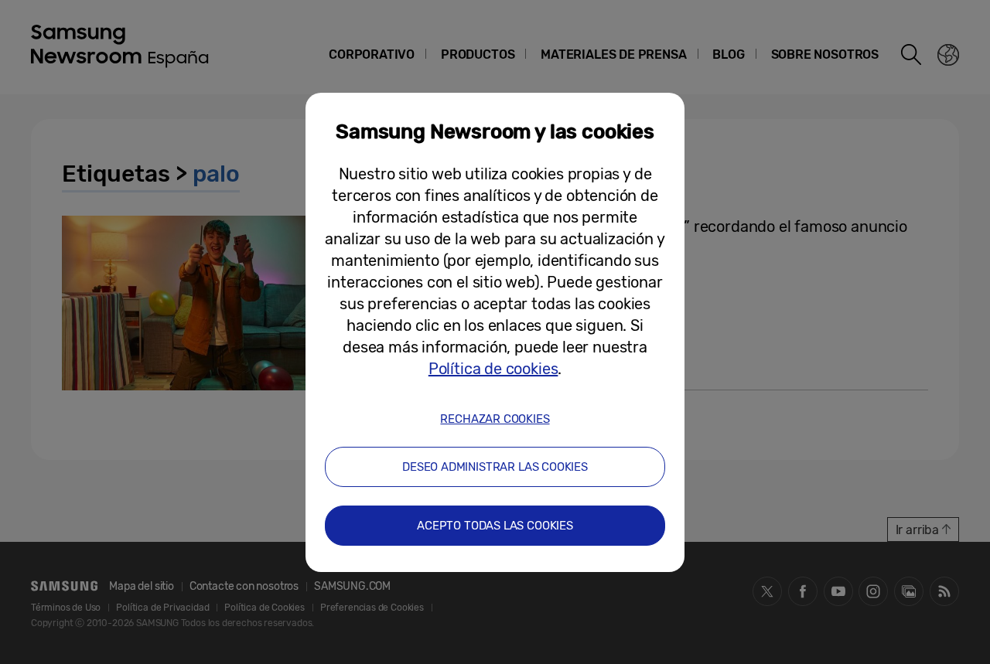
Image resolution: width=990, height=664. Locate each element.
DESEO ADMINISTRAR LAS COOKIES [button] (495, 467)
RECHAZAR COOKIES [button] (494, 419)
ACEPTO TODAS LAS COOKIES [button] (495, 526)
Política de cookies (493, 368)
